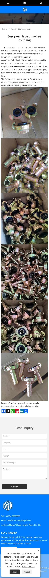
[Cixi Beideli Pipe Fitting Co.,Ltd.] (25, 9)
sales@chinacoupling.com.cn (19, 520)
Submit (14, 486)
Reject (14, 572)
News (13, 29)
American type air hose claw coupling (24, 403)
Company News (24, 29)
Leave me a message (36, 47)
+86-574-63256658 (12, 516)
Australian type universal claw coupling (22, 406)
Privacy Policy (28, 566)
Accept (27, 572)
